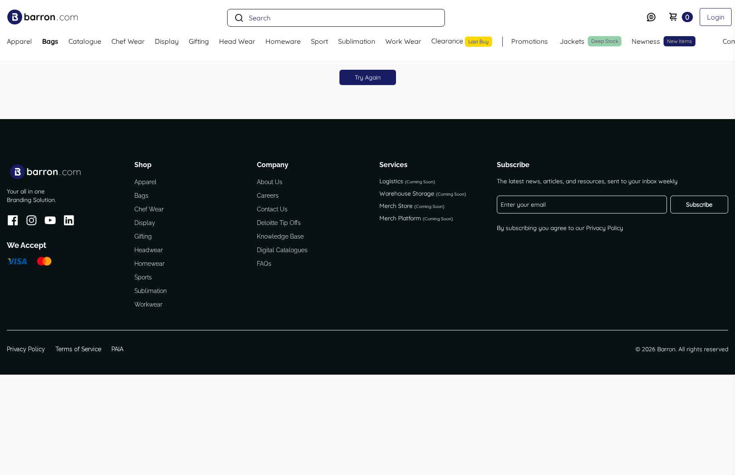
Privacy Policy (604, 228)
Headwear (148, 250)
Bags (141, 195)
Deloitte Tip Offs (279, 222)
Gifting (143, 236)
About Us (269, 182)
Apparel (145, 182)
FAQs (264, 263)
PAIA (117, 349)
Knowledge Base (280, 236)
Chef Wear (149, 209)
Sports (143, 277)
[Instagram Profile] (31, 221)
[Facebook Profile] (13, 221)
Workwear (148, 304)
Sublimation (150, 290)
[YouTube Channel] (50, 221)
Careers (268, 195)
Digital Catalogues (282, 250)
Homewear (149, 263)
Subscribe (699, 204)
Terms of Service (78, 349)
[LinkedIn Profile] (69, 221)
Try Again (368, 77)
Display (144, 222)
